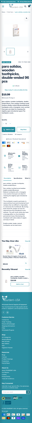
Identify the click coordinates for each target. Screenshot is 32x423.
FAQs (3, 328)
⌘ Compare (18, 134)
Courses (4, 357)
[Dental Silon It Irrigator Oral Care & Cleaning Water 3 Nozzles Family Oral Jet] (15, 250)
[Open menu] (3, 6)
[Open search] (25, 6)
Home (3, 12)
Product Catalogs (7, 359)
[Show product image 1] (10, 51)
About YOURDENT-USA (9, 370)
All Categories (6, 337)
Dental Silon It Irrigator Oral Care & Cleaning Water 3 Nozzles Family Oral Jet (15, 257)
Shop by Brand (6, 339)
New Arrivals (6, 341)
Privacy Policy (6, 376)
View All (27, 241)
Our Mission (5, 372)
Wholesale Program (8, 330)
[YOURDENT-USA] (16, 6)
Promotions (5, 361)
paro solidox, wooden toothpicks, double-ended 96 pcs (20, 277)
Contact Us (5, 320)
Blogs (3, 355)
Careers (4, 374)
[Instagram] (7, 312)
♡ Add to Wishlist (7, 134)
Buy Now (23, 129)
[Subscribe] (28, 392)
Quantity (4, 120)
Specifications (18, 178)
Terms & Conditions (8, 379)
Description (7, 178)
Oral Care (10, 12)
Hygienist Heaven (7, 348)
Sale (3, 345)
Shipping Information (8, 326)
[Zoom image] (26, 18)
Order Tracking (6, 322)
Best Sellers (5, 343)
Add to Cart (20, 284)
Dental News (6, 363)
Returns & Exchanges (8, 324)
